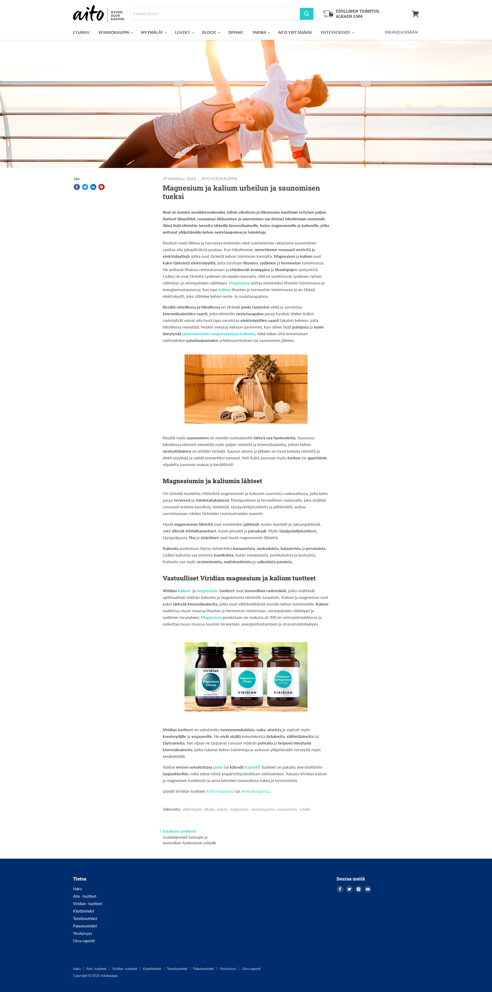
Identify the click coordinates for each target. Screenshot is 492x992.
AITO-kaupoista (220, 791)
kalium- (185, 590)
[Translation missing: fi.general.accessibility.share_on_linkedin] (93, 187)
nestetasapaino (263, 809)
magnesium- (208, 590)
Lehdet (183, 32)
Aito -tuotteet (84, 896)
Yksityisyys (82, 933)
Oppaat (235, 32)
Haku (77, 888)
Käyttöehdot (83, 911)
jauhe (218, 767)
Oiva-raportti (84, 940)
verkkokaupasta (255, 791)
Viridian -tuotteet (87, 903)
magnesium (239, 809)
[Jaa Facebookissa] (77, 187)
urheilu (305, 809)
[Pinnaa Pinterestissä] (101, 187)
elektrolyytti (192, 809)
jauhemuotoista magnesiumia (209, 333)
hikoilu (209, 809)
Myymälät (152, 32)
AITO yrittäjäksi (295, 32)
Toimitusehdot (85, 918)
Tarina (259, 32)
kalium (222, 809)
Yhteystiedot (336, 32)
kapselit (252, 767)
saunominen (287, 809)
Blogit (210, 32)
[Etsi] (306, 14)
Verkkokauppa (114, 32)
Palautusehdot (85, 926)
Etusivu (81, 32)
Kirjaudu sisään (401, 32)
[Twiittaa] (85, 187)
